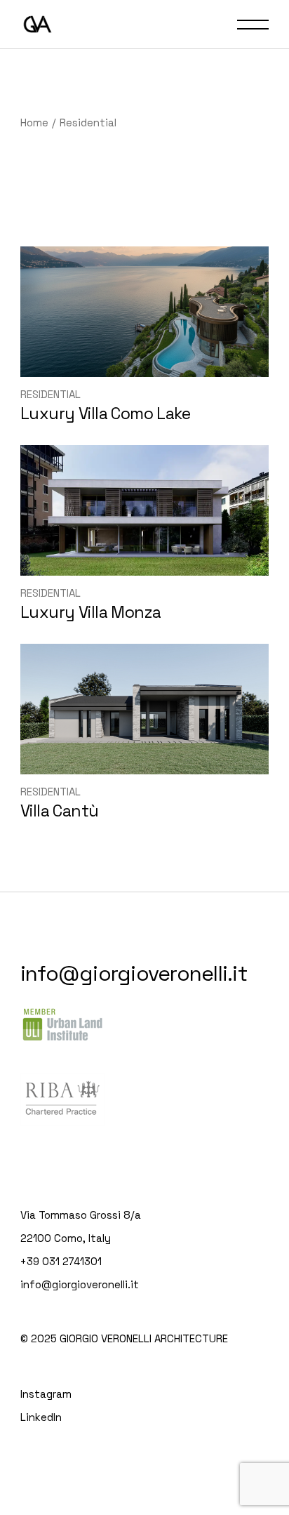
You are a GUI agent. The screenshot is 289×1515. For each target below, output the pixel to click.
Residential (50, 394)
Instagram (46, 1394)
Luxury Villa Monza (90, 612)
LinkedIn (41, 1417)
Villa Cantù (59, 810)
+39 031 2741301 (61, 1261)
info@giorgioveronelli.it (133, 973)
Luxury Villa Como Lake (105, 413)
